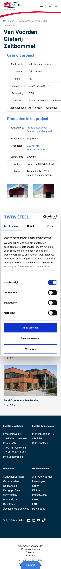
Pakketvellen (39, 495)
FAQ (34, 504)
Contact (30, 555)
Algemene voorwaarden (30, 546)
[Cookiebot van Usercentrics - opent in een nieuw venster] (43, 217)
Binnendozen (10, 499)
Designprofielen (12, 490)
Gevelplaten (10, 495)
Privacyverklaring (30, 549)
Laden (35, 485)
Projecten (21, 21)
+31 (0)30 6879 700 (14, 452)
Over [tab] (50, 226)
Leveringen (38, 481)
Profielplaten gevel (37, 127)
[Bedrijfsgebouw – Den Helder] (30, 380)
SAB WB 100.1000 (36, 149)
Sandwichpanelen (13, 476)
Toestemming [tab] (11, 226)
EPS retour (38, 490)
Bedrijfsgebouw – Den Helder (21, 400)
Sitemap (30, 552)
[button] (43, 6)
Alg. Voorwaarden (42, 476)
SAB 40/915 (33, 145)
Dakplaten (9, 504)
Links (35, 499)
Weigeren (30, 349)
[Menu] (56, 5)
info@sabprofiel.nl (13, 456)
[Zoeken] (50, 6)
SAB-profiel (8, 21)
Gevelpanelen (11, 481)
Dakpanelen (10, 485)
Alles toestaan (30, 327)
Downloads (38, 508)
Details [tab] (31, 226)
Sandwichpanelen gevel (39, 131)
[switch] (52, 292)
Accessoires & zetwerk (16, 508)
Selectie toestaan (30, 338)
